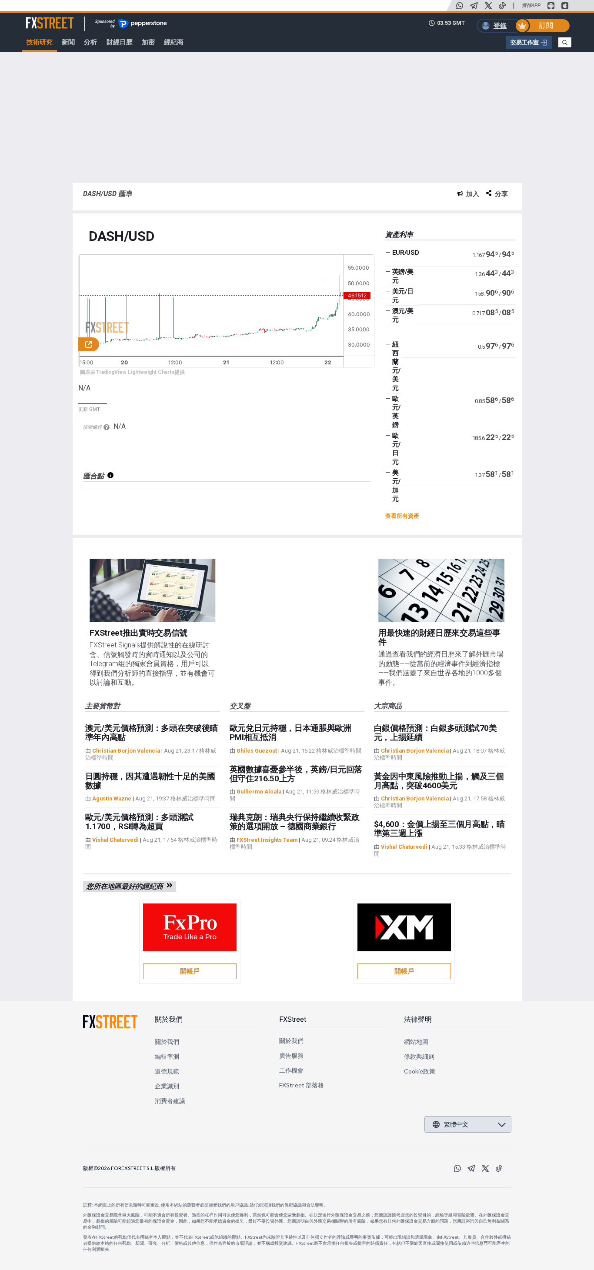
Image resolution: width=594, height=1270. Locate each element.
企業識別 (167, 1086)
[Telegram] (474, 5)
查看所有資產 (402, 516)
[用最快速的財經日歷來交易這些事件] (441, 590)
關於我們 (169, 1019)
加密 (148, 42)
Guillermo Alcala (259, 791)
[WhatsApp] (459, 5)
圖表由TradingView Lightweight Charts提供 (132, 372)
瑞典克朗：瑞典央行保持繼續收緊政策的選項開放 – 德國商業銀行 (295, 821)
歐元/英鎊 (396, 412)
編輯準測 (167, 1056)
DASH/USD (121, 236)
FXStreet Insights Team (267, 840)
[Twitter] (488, 5)
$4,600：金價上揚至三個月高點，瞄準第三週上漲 (439, 828)
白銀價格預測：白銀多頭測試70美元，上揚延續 (435, 732)
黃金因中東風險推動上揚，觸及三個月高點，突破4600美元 (439, 780)
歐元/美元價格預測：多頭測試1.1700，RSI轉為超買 (139, 821)
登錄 (500, 26)
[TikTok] (502, 5)
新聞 (68, 42)
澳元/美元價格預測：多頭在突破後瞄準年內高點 (151, 732)
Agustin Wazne (111, 798)
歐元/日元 (396, 449)
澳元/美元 (403, 315)
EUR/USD (405, 253)
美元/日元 (403, 295)
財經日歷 (120, 42)
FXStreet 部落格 (301, 1085)
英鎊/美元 (403, 276)
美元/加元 (396, 486)
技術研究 (40, 42)
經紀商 (174, 42)
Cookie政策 (420, 1071)
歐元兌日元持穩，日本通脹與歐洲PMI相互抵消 (290, 732)
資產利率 (399, 234)
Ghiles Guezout (257, 750)
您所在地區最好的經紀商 (127, 886)
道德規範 (167, 1071)
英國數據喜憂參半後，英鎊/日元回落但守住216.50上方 (296, 773)
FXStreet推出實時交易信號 (138, 633)
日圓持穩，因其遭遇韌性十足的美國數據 (150, 780)
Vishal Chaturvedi (115, 840)
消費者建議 (170, 1100)
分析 (90, 42)
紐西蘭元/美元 (396, 366)
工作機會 (291, 1070)
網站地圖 (416, 1041)
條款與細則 (419, 1056)
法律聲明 (418, 1019)
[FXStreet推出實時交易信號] (152, 590)
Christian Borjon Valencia (126, 750)
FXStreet (39, 18)
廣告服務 (291, 1055)
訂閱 (546, 25)
